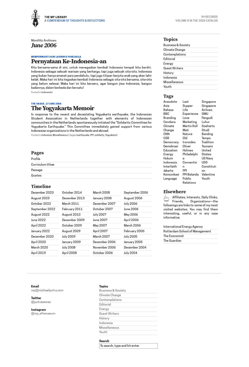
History (168, 73)
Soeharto (208, 126)
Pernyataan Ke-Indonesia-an (68, 61)
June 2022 (38, 220)
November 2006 (104, 247)
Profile (35, 159)
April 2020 (38, 242)
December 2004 (135, 247)
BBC (166, 114)
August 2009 (71, 231)
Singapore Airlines (209, 108)
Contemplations (174, 54)
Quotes (36, 175)
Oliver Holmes (188, 148)
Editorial (169, 59)
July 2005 (130, 236)
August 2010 (71, 214)
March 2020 (39, 247)
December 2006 (104, 242)
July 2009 (68, 236)
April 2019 (38, 253)
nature (187, 134)
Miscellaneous (60, 135)
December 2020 (42, 236)
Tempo (206, 138)
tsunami (207, 146)
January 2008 (102, 198)
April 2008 (69, 253)
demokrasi (170, 146)
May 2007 (100, 225)
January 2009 (71, 242)
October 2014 (72, 192)
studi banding (207, 132)
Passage (36, 170)
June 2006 (131, 209)
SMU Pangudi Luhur (207, 118)
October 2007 (103, 209)
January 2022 (40, 231)
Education (170, 150)
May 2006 (131, 214)
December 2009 (73, 220)
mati (186, 130)
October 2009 (72, 225)
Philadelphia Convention (190, 160)
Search (104, 341)
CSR (166, 138)
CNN (166, 134)
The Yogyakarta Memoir (62, 108)
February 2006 (134, 231)
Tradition (208, 142)
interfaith (170, 166)
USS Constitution (209, 166)
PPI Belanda (191, 174)
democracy (171, 142)
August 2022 (40, 214)
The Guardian (172, 240)
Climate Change (174, 50)
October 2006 (103, 253)
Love (186, 118)
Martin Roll (190, 126)
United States (206, 152)
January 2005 (133, 242)
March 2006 (132, 225)
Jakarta (168, 170)
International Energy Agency (183, 226)
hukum (168, 158)
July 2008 (68, 247)
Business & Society (176, 45)
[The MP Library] (35, 26)
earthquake (83, 135)
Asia (166, 106)
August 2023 (40, 198)
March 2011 (70, 203)
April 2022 (38, 225)
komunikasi (171, 174)
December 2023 (42, 192)
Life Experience (190, 112)
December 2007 (104, 203)
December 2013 (73, 198)
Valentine (208, 174)
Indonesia (46, 92)
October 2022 (41, 203)
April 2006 (131, 220)
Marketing (190, 122)
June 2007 (100, 220)
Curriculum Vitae (42, 164)
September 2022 (43, 209)
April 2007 (100, 231)
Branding (169, 118)
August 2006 (133, 198)
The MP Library (56, 17)
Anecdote (170, 102)
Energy (168, 63)
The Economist (173, 236)
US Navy (207, 158)
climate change (168, 128)
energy (168, 154)
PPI (92, 135)
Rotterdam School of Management (187, 231)
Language (170, 178)
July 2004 (130, 253)
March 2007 (101, 236)
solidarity (99, 135)
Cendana (169, 122)
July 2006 (130, 203)
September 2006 (136, 192)
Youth (167, 87)
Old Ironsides (189, 140)
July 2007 (99, 214)
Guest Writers (173, 68)
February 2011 (72, 209)
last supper (188, 104)
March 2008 (101, 192)
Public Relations (189, 180)
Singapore (209, 102)
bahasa (168, 110)
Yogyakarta (111, 135)
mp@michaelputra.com (47, 290)
